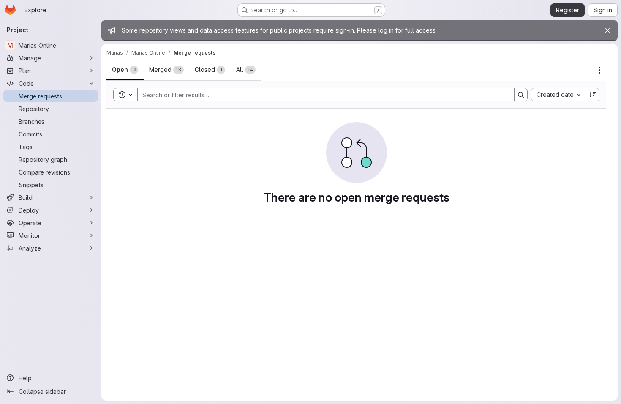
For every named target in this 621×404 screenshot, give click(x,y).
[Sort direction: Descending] (592, 94)
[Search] (521, 94)
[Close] (607, 30)
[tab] (125, 69)
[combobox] (558, 94)
